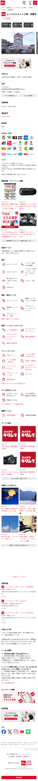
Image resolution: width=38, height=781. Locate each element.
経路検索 (19, 777)
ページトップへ (31, 749)
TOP (2, 7)
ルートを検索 (28, 95)
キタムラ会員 (30, 1)
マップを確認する (10, 95)
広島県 (31, 7)
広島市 (3, 10)
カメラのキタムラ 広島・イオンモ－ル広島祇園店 (19, 587)
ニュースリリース (25, 754)
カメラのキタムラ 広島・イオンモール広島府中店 (19, 613)
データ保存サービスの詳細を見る (12, 404)
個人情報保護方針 (12, 754)
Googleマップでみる (19, 576)
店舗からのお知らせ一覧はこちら (19, 545)
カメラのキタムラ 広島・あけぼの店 (15, 601)
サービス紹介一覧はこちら (19, 478)
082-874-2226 (5, 116)
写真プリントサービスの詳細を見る (13, 383)
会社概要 (11, 756)
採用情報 (19, 756)
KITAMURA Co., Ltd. (15, 768)
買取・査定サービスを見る (10, 319)
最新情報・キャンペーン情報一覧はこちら (19, 240)
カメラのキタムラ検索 (20, 7)
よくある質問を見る (8, 683)
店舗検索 (24, 1)
